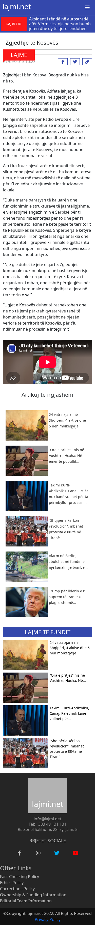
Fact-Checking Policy (19, 876)
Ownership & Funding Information (33, 894)
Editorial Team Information (26, 901)
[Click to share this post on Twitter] (74, 61)
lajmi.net (17, 6)
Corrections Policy (17, 888)
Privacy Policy (48, 919)
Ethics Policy (12, 882)
